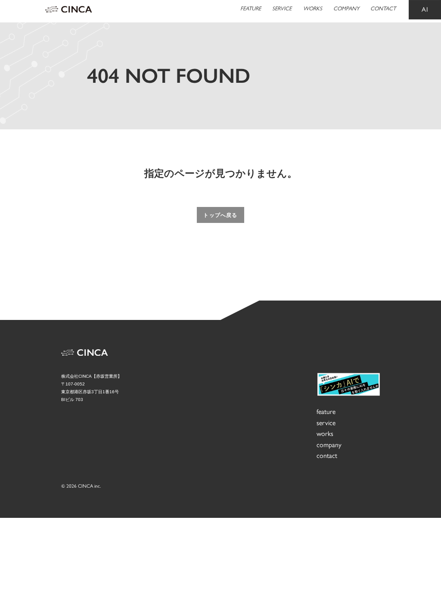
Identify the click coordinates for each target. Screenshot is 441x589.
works (325, 433)
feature (326, 411)
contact (327, 455)
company (329, 445)
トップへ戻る (220, 215)
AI (425, 9)
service (326, 423)
